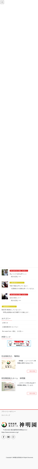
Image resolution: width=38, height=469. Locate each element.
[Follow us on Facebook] (4, 437)
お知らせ (5, 322)
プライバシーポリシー (9, 411)
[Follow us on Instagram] (13, 437)
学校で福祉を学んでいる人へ (19, 286)
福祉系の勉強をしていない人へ (11, 309)
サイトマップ (6, 415)
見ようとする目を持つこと (18, 274)
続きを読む (33, 371)
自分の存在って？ (15, 298)
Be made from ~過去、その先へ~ (19, 270)
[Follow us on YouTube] (8, 437)
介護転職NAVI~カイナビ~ (17, 282)
